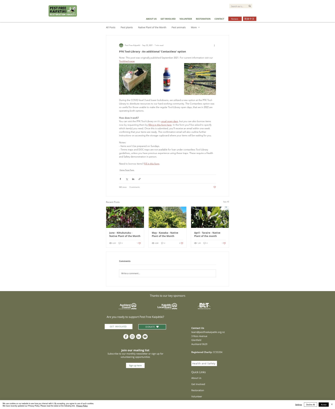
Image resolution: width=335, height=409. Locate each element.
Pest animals (179, 27)
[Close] (331, 404)
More (194, 27)
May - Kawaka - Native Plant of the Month (165, 234)
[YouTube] (145, 336)
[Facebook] (125, 336)
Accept (323, 404)
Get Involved (198, 384)
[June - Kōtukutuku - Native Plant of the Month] (125, 217)
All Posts (110, 27)
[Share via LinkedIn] (133, 179)
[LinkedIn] (138, 336)
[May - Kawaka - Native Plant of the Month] (167, 217)
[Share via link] (139, 179)
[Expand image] (135, 79)
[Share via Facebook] (120, 179)
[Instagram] (132, 336)
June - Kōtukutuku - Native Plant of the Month (124, 234)
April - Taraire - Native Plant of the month (207, 234)
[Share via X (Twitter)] (126, 179)
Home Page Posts (127, 170)
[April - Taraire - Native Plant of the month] (210, 217)
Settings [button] (298, 404)
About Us (196, 378)
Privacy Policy (82, 405)
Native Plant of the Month (152, 27)
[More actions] (214, 45)
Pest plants (127, 27)
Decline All (310, 404)
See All (226, 202)
